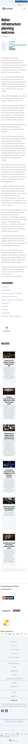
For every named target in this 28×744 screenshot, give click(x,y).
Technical (5, 306)
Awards (14, 675)
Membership (7, 733)
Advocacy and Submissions (14, 679)
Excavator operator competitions (12, 293)
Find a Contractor (14, 663)
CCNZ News (5, 287)
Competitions (14, 686)
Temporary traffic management (11, 316)
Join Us (14, 646)
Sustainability (6, 313)
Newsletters (6, 736)
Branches (13, 733)
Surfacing (4, 309)
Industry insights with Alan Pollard (12, 300)
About (2, 733)
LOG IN (10, 1)
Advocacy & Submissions (9, 296)
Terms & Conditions (14, 657)
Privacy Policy (14, 653)
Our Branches (14, 649)
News (14, 667)
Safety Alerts (5, 303)
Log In (14, 692)
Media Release (6, 290)
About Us (14, 642)
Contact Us (14, 696)
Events (14, 683)
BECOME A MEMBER (21, 1)
